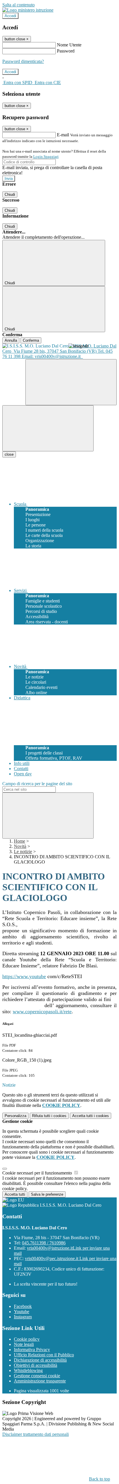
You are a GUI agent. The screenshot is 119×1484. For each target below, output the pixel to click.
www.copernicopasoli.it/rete (42, 1011)
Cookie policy (27, 1339)
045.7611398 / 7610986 (44, 1242)
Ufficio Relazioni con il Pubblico (44, 1354)
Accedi (10, 16)
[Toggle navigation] (48, 428)
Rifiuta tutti (49, 1116)
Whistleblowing (28, 1370)
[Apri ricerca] (71, 382)
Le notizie (23, 851)
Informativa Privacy (32, 1349)
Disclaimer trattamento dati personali (35, 1434)
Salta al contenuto (18, 4)
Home (19, 841)
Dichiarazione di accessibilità (40, 1360)
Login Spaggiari (46, 156)
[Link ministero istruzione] (27, 10)
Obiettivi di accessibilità (35, 1365)
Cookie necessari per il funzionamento (37, 1172)
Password (66, 50)
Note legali (24, 1344)
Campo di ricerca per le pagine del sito (37, 783)
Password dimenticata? (23, 61)
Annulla (11, 340)
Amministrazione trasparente (40, 1380)
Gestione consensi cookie (37, 1375)
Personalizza (15, 1116)
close (9, 454)
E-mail (63, 134)
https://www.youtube (24, 976)
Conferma (31, 340)
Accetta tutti (90, 1116)
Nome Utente (69, 44)
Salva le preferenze (47, 1194)
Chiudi (10, 194)
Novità (20, 846)
